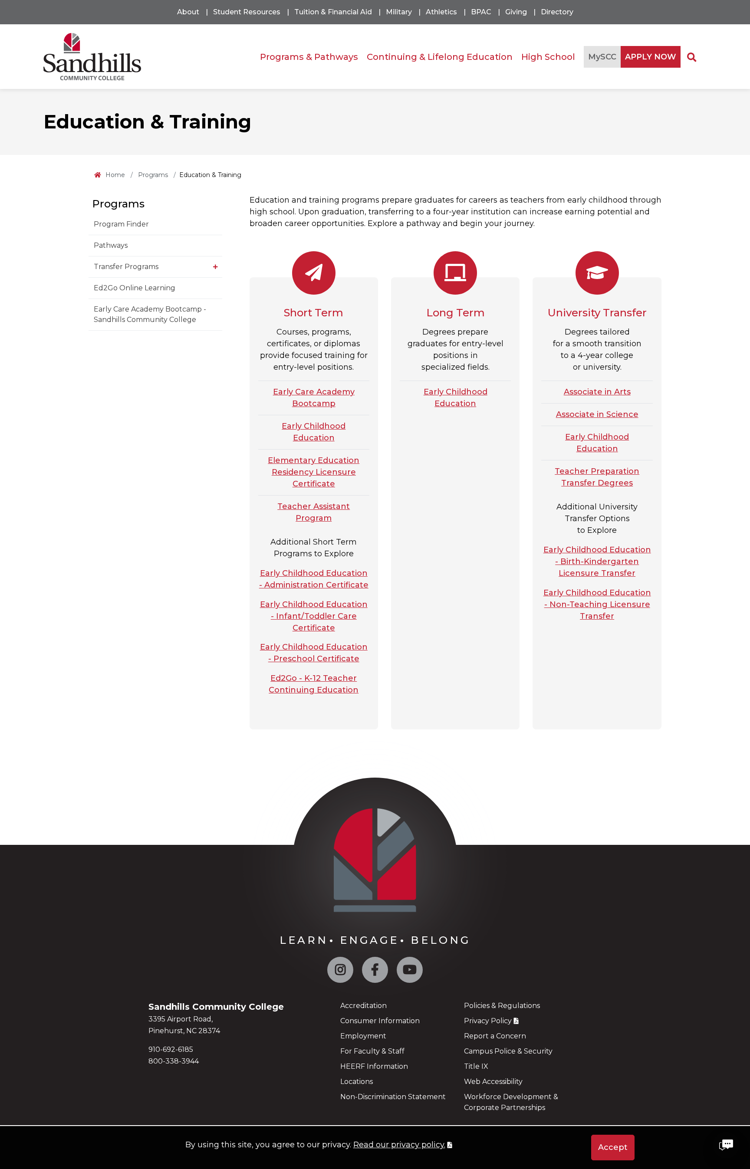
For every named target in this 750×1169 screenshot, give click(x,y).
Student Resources (246, 12)
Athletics (441, 12)
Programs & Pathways (309, 56)
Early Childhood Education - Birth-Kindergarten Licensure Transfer (597, 561)
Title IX (476, 1066)
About (188, 12)
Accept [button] (613, 1147)
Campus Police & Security (508, 1051)
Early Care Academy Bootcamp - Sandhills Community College (150, 314)
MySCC (602, 56)
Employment (363, 1036)
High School (548, 56)
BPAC (481, 12)
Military (399, 12)
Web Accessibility (493, 1081)
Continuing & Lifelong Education (440, 56)
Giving (516, 12)
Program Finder (121, 224)
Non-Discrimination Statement (393, 1097)
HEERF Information (374, 1066)
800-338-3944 (173, 1061)
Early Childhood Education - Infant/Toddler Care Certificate (314, 616)
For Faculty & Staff (372, 1051)
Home (115, 175)
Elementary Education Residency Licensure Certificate (313, 472)
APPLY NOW (650, 56)
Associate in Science (597, 414)
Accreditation (363, 1006)
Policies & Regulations (502, 1006)
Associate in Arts (597, 392)
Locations (356, 1081)
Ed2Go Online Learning (134, 288)
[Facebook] (375, 972)
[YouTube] (410, 972)
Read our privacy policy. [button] (399, 1144)
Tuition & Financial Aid (333, 12)
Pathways (111, 245)
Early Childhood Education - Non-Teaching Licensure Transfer (597, 604)
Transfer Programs (126, 267)
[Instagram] (340, 972)
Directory (557, 12)
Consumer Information (380, 1021)
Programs (153, 175)
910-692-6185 (170, 1049)
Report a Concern (495, 1036)
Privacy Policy (488, 1021)
